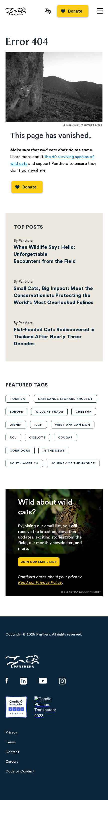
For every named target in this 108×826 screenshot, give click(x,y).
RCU (13, 437)
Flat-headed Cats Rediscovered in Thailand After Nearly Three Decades (54, 336)
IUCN (38, 424)
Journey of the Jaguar (73, 463)
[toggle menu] (100, 11)
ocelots (37, 437)
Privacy (11, 732)
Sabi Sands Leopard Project (65, 398)
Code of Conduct (20, 771)
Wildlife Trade (49, 411)
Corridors (20, 450)
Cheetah (84, 411)
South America (24, 463)
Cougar (65, 437)
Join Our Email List (39, 561)
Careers (12, 761)
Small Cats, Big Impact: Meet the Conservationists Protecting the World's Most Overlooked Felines (54, 295)
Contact (12, 752)
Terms (11, 742)
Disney (16, 424)
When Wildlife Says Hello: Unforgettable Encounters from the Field (45, 254)
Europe (16, 411)
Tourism (18, 398)
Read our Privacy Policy (40, 582)
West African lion (72, 424)
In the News (54, 450)
